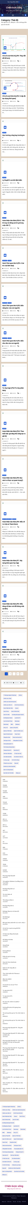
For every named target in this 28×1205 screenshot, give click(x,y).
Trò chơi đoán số (7, 894)
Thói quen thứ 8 (7, 740)
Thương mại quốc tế (8, 743)
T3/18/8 (5, 791)
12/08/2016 (6, 346)
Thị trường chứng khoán (9, 747)
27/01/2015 (6, 438)
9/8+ (4, 808)
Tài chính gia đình (7, 756)
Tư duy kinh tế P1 (7, 996)
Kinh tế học (6, 711)
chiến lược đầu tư (8, 704)
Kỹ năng (19, 1201)
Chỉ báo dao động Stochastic (10, 934)
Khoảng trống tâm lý (8, 905)
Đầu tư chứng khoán (8, 769)
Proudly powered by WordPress (10, 1196)
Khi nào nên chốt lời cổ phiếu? (11, 1001)
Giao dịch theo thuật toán (9, 962)
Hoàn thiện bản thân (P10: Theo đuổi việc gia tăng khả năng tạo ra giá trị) (13, 433)
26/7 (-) (5, 825)
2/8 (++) (5, 819)
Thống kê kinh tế (7, 750)
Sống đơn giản (7, 737)
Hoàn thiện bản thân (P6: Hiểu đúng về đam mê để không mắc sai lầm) (13, 606)
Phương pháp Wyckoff (9, 875)
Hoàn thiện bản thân (8, 708)
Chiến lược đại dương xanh (10, 701)
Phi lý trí (6, 727)
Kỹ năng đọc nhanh (8, 717)
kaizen (16, 708)
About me (4, 1201)
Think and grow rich (17, 737)
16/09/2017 (6, 140)
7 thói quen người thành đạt (10, 695)
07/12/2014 (6, 611)
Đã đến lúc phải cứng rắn (9, 766)
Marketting (6, 724)
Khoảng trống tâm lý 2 (9, 888)
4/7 (3, 841)
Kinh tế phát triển (15, 711)
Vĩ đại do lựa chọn (8, 763)
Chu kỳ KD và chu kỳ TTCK (10, 984)
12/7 (4, 836)
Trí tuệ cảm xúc (17, 753)
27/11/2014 (6, 654)
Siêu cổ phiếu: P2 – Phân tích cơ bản (13, 1082)
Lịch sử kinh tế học (8, 721)
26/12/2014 (6, 483)
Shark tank (17, 734)
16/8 (4, 796)
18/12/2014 (6, 527)
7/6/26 (4, 864)
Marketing (17, 721)
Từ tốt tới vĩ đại (15, 760)
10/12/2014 (6, 565)
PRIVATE (24, 1201)
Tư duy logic (6, 760)
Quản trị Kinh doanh (8, 734)
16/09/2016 (6, 228)
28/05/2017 (6, 183)
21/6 (4, 853)
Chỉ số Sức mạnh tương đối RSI (11, 928)
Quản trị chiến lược (18, 730)
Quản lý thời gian (7, 730)
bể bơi (20, 695)
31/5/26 (5, 870)
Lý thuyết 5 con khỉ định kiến (12, 180)
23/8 (4, 779)
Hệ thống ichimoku (8, 939)
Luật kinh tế (17, 717)
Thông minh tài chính (17, 740)
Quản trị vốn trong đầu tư (9, 967)
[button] (23, 15)
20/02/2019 (6, 101)
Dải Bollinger (6, 917)
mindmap (17, 724)
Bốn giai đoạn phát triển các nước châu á (14, 922)
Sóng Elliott (6, 945)
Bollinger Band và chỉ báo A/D (11, 911)
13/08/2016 (6, 310)
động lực (18, 773)
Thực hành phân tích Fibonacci (11, 973)
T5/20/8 (5, 785)
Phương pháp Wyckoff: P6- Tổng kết (13, 1027)
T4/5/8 (4, 813)
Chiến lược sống (14, 7)
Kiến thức (9, 1201)
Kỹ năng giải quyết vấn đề (18, 714)
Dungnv (14, 61)
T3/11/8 (5, 802)
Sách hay (5, 260)
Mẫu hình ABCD (7, 979)
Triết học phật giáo (8, 753)
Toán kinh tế (16, 750)
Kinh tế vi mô (6, 714)
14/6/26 (5, 858)
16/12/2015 (6, 393)
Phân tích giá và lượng (9, 956)
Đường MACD (7, 951)
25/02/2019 (6, 61)
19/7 (4, 830)
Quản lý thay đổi (14, 727)
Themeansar (14, 1198)
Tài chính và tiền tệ (18, 756)
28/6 (4, 847)
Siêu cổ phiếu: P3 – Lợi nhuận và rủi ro (13, 1077)
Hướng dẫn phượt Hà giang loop (12, 1007)
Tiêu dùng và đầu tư (8, 900)
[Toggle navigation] (13, 15)
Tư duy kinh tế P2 (7, 990)
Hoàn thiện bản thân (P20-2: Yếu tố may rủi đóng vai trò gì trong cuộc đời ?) (13, 223)
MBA (12, 724)
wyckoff (16, 763)
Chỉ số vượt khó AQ (19, 704)
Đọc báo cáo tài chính (8, 773)
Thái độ (4, 53)
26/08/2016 (6, 268)
